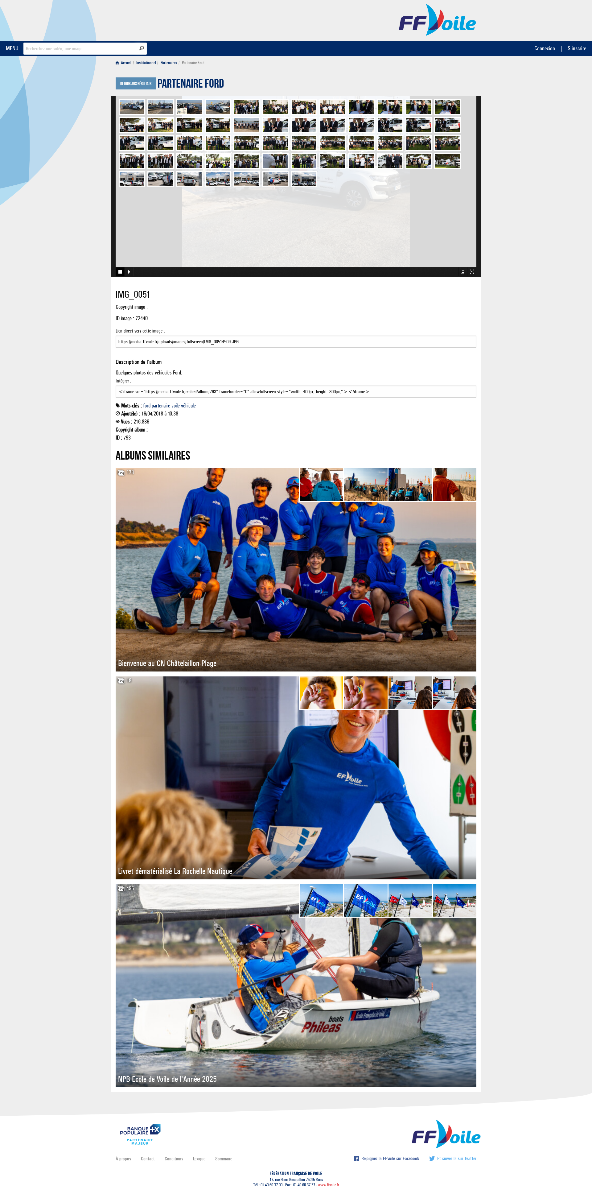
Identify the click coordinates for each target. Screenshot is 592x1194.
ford (146, 406)
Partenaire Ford (191, 85)
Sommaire (223, 1159)
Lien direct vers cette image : (140, 331)
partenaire (161, 406)
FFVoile (437, 19)
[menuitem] (125, 62)
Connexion (544, 48)
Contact (148, 1159)
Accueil (125, 62)
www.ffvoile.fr (328, 1185)
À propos (123, 1159)
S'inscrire (577, 48)
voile (175, 406)
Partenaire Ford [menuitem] (193, 62)
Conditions (174, 1159)
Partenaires (169, 62)
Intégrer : (123, 381)
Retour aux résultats (135, 84)
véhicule (188, 406)
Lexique (199, 1159)
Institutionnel (146, 62)
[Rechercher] (141, 48)
